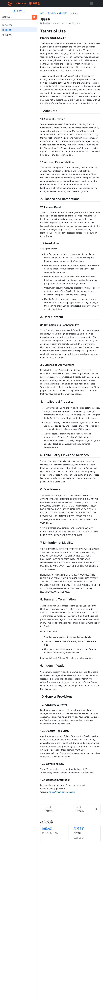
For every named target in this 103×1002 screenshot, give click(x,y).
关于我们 (63, 13)
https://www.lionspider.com (62, 792)
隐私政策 (47, 828)
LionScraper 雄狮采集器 (26, 3)
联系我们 (79, 828)
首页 (42, 13)
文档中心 (52, 13)
